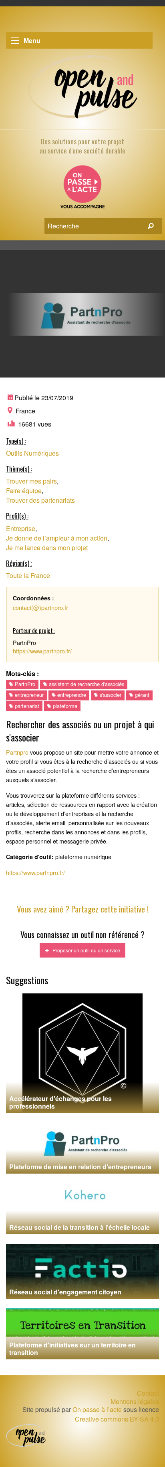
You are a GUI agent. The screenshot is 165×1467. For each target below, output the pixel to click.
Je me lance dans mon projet (47, 547)
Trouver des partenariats (40, 500)
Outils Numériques (32, 453)
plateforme (64, 706)
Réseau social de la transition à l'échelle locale (79, 1227)
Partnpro (17, 752)
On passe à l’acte (97, 1409)
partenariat (26, 706)
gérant (141, 694)
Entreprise (20, 528)
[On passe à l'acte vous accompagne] (82, 189)
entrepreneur (28, 694)
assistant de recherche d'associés (85, 684)
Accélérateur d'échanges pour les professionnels (60, 1102)
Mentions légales (135, 1401)
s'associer (109, 694)
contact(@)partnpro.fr (40, 607)
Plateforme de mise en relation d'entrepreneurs (80, 1166)
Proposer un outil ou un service (84, 950)
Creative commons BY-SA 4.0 (117, 1419)
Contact (148, 1393)
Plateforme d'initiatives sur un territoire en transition (72, 1348)
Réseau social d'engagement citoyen (65, 1291)
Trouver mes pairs (31, 481)
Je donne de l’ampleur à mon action (56, 538)
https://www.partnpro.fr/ (42, 651)
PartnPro (24, 684)
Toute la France (28, 575)
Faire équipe (24, 490)
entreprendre (71, 694)
